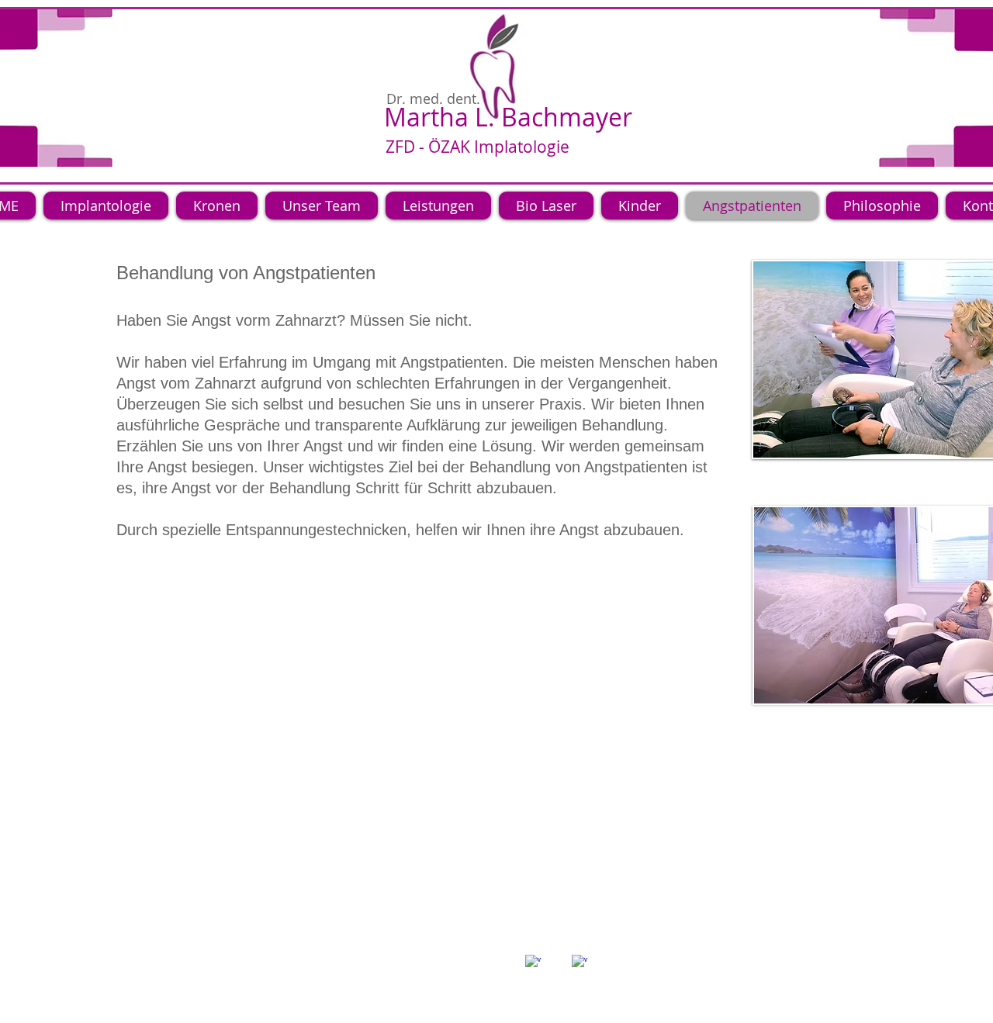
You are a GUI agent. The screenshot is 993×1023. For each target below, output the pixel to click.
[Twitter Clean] (556, 954)
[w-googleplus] (579, 962)
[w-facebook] (533, 962)
